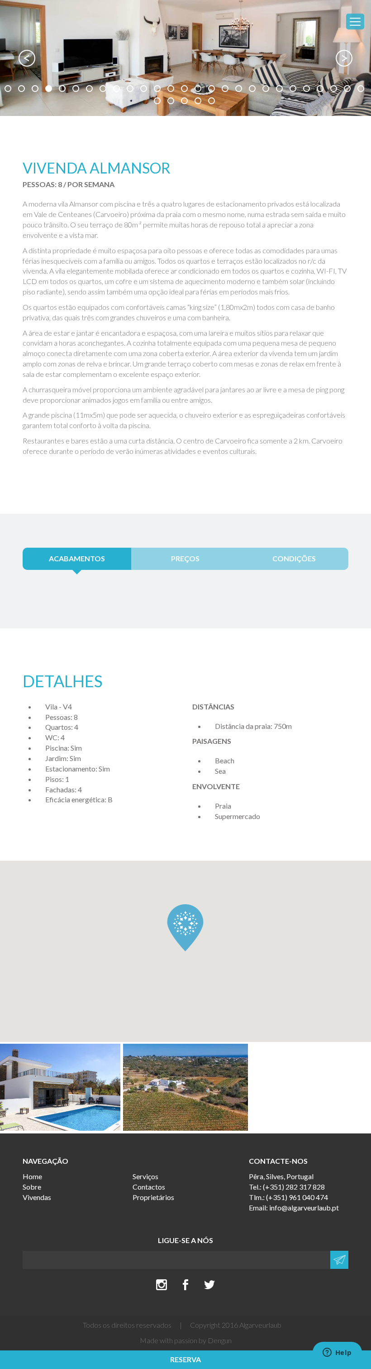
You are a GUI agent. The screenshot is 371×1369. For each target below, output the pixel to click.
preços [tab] (185, 558)
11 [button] (144, 89)
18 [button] (239, 89)
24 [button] (321, 89)
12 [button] (158, 89)
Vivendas (37, 1197)
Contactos (149, 1186)
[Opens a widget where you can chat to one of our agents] (337, 1353)
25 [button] (334, 89)
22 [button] (294, 89)
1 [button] (9, 89)
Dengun (220, 1340)
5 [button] (63, 89)
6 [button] (76, 89)
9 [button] (117, 89)
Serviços (145, 1176)
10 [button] (131, 89)
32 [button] (212, 101)
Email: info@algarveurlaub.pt (294, 1207)
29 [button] (171, 101)
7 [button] (90, 89)
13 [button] (171, 89)
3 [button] (36, 89)
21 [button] (280, 89)
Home (32, 1176)
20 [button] (266, 89)
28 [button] (158, 101)
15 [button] (199, 89)
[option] (185, 58)
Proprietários (153, 1197)
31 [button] (199, 101)
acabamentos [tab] (77, 558)
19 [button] (253, 89)
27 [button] (361, 89)
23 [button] (307, 89)
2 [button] (22, 89)
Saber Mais (188, 1052)
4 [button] (49, 89)
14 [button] (185, 89)
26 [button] (348, 89)
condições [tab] (294, 558)
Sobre (32, 1186)
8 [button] (104, 89)
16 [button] (212, 89)
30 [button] (185, 101)
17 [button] (226, 89)
